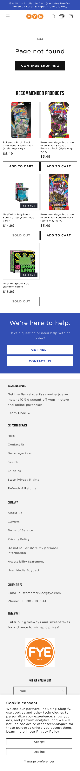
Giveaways (14, 613)
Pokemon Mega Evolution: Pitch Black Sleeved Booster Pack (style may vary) (57, 147)
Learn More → (19, 413)
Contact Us (40, 361)
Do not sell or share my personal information (33, 550)
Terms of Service (20, 530)
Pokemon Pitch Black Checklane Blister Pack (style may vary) (18, 145)
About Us (15, 512)
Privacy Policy (47, 731)
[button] (7, 16)
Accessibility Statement (26, 561)
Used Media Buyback (24, 570)
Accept (39, 742)
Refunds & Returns (22, 488)
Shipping (14, 470)
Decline (39, 752)
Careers (14, 521)
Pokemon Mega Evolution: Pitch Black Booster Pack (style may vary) (57, 217)
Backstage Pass (19, 453)
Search (13, 462)
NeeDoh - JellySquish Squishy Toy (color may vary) (18, 217)
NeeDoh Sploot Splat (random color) (16, 285)
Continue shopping (40, 66)
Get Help (40, 350)
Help (11, 435)
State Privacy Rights (23, 479)
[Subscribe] (62, 691)
